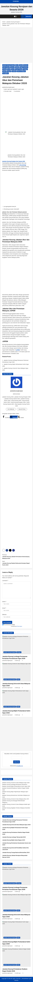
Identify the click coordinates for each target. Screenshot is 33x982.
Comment (5, 580)
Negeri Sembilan (24, 67)
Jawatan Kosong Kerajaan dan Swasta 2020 (13, 161)
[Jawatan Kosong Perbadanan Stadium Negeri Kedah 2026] (16, 957)
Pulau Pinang (18, 69)
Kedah (20, 65)
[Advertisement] (16, 46)
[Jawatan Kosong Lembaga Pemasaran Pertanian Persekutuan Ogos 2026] (16, 645)
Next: (16, 563)
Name (4, 601)
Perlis (13, 69)
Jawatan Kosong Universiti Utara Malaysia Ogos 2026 (16, 824)
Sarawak (9, 71)
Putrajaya (25, 69)
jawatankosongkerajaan (8, 87)
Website (4, 614)
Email (4, 608)
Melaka (17, 67)
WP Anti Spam (19, 626)
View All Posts (21, 409)
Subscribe (28, 16)
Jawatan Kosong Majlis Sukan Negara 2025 (13, 840)
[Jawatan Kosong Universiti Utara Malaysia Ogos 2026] (16, 672)
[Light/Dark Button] (15, 16)
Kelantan (26, 65)
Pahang (4, 69)
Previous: (15, 556)
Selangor (14, 71)
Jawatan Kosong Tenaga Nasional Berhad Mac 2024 (15, 852)
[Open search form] (18, 16)
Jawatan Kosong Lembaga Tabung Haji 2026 (14, 837)
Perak (9, 69)
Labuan (12, 67)
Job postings (22, 165)
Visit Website (11, 409)
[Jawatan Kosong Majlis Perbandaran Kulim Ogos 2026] (16, 699)
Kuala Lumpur (6, 67)
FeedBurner (20, 765)
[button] (3, 550)
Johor (17, 65)
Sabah (4, 71)
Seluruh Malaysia (21, 71)
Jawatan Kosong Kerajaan (8, 65)
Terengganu (5, 73)
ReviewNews (25, 978)
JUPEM (18, 350)
